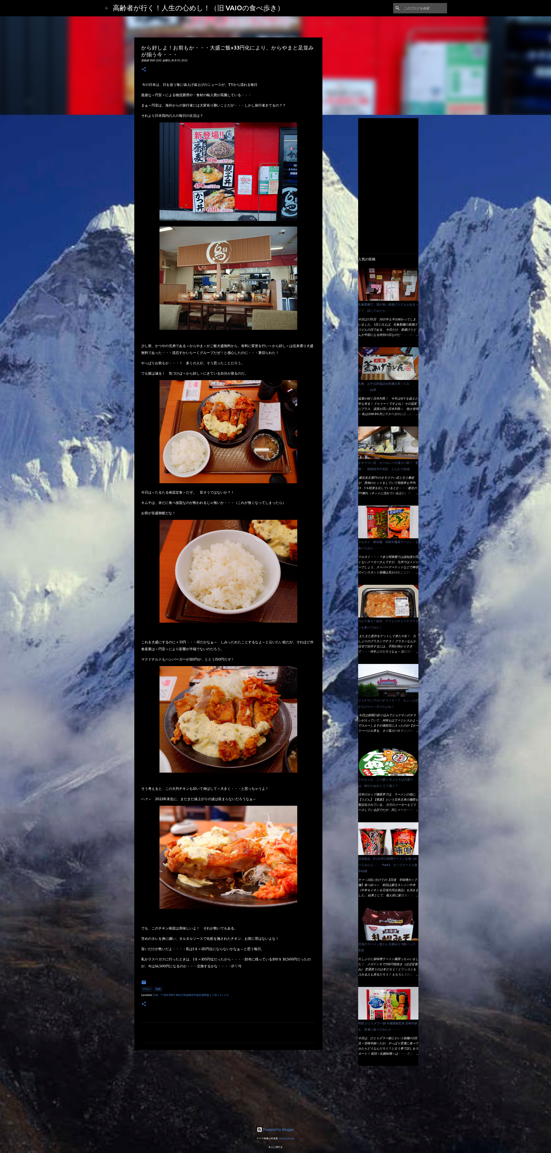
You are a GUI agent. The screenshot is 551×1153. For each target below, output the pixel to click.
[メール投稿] (143, 984)
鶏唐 (158, 989)
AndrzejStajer (286, 1138)
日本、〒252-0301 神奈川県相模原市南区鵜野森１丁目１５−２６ (191, 995)
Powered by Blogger (278, 1129)
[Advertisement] (228, 1086)
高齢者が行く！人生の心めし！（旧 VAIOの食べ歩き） (198, 8)
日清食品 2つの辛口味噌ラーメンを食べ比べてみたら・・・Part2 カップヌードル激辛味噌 (387, 865)
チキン (147, 989)
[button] (143, 70)
